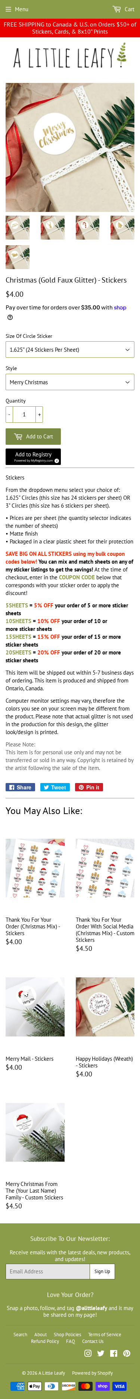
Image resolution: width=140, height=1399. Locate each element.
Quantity (16, 401)
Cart (128, 9)
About (40, 1334)
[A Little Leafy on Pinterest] (127, 1354)
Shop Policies (67, 1334)
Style (11, 368)
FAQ (70, 1341)
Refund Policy (45, 1341)
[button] (33, 457)
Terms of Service (104, 1334)
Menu (21, 9)
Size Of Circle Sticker (29, 336)
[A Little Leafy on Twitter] (101, 1354)
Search (20, 1334)
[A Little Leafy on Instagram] (88, 1354)
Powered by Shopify (92, 1373)
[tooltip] (55, 459)
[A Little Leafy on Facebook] (114, 1354)
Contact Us (92, 1341)
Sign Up (102, 1271)
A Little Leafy (51, 1373)
